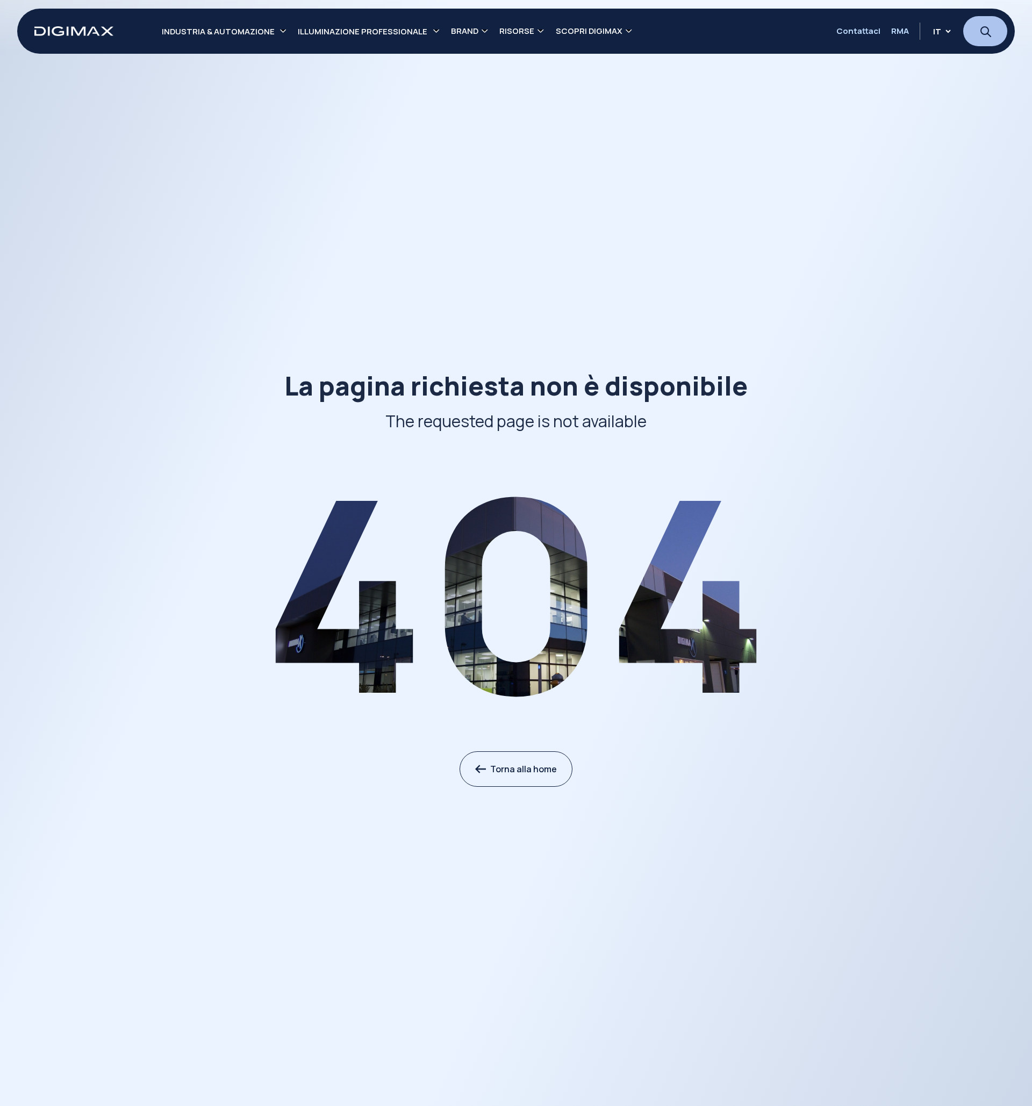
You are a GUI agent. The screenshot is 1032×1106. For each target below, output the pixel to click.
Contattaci (858, 31)
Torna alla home (523, 769)
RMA (900, 31)
